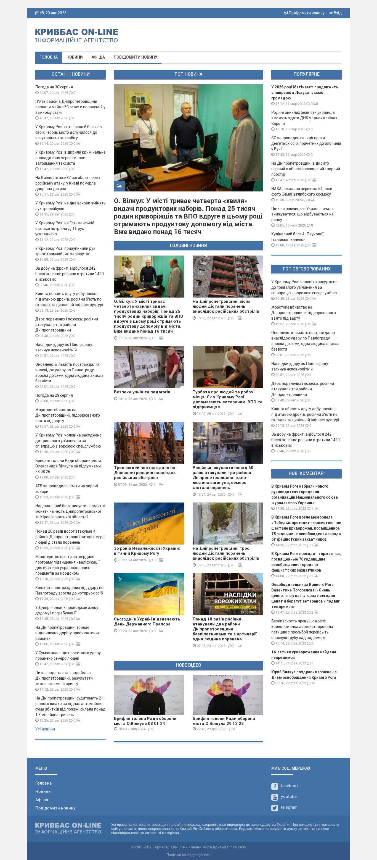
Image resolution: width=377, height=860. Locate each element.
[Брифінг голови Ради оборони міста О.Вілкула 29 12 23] (228, 695)
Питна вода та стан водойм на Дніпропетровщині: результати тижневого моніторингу (64, 678)
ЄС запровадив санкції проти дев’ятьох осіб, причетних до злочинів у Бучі (306, 143)
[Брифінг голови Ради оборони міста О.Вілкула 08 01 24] (149, 695)
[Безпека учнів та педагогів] (149, 367)
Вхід (337, 13)
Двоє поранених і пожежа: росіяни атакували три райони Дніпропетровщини (66, 324)
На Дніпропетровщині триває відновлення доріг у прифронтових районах (67, 633)
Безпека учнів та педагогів (142, 392)
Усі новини (45, 729)
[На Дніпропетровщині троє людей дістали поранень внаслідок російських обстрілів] (228, 524)
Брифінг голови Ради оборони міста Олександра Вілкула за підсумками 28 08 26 (68, 466)
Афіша (98, 57)
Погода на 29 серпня (54, 395)
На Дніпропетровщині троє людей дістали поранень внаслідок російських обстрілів (226, 553)
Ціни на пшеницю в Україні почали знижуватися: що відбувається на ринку (302, 214)
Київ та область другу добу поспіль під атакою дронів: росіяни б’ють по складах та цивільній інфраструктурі (69, 299)
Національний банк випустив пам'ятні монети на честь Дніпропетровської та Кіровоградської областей (70, 511)
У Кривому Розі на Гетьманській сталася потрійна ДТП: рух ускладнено (64, 228)
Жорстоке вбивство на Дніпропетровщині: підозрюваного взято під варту (67, 415)
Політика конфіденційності (188, 855)
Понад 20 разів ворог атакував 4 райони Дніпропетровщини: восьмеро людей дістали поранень (70, 537)
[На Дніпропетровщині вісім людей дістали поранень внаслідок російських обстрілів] (228, 277)
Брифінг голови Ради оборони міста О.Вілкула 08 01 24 (145, 721)
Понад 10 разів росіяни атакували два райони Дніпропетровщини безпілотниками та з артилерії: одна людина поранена (225, 629)
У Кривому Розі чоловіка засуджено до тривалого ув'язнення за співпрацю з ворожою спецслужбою (68, 440)
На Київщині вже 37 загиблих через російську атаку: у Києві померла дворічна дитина (67, 183)
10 (312, 683)
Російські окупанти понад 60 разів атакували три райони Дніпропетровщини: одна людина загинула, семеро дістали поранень (223, 477)
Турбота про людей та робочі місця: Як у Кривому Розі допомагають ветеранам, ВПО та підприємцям (227, 399)
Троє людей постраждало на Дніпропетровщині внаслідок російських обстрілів (145, 472)
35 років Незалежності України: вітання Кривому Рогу (147, 551)
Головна (48, 57)
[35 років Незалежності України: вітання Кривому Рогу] (149, 524)
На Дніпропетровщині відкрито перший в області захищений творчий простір (305, 169)
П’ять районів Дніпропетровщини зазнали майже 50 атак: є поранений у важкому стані (70, 107)
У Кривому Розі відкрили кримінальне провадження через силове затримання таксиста (70, 157)
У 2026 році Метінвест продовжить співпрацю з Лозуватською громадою (304, 92)
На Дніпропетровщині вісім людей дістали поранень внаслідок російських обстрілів (226, 306)
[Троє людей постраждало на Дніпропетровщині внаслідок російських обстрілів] (149, 443)
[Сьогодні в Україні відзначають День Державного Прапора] (149, 594)
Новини (75, 57)
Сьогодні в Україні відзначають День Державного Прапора (147, 622)
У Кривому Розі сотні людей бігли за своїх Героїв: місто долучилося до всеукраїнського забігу (68, 132)
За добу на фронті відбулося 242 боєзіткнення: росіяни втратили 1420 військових (69, 274)
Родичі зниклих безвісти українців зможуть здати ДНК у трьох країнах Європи (304, 118)
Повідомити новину (306, 13)
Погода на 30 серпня (54, 87)
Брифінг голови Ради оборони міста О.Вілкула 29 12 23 (224, 721)
